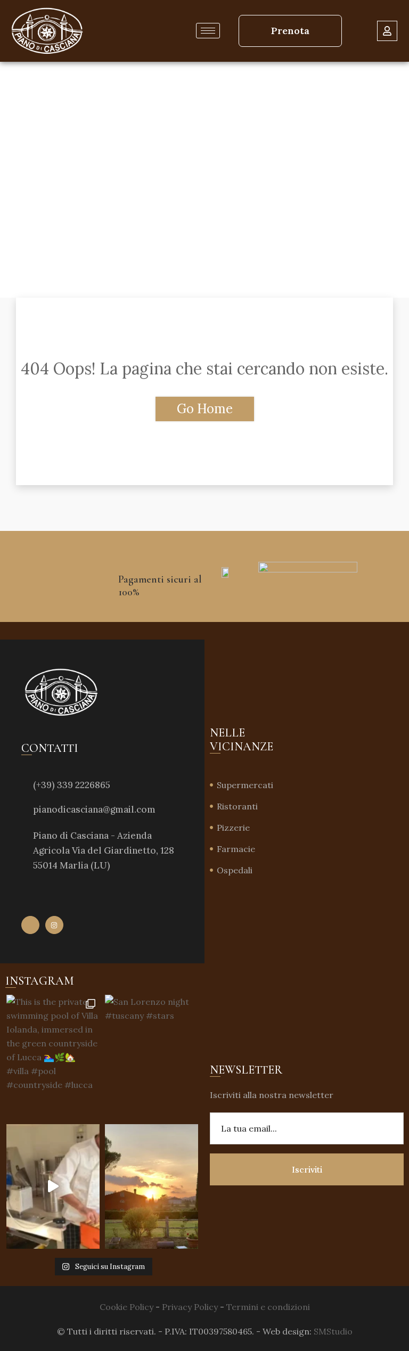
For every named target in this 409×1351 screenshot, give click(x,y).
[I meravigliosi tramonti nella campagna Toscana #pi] (151, 1186)
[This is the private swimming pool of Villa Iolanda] (53, 1057)
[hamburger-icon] (208, 30)
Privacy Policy (190, 1306)
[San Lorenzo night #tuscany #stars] (151, 1057)
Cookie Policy (126, 1306)
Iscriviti (307, 1169)
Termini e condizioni (268, 1306)
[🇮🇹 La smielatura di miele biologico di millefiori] (53, 1186)
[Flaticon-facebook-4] (30, 925)
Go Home (205, 408)
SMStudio (333, 1331)
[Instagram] (54, 925)
